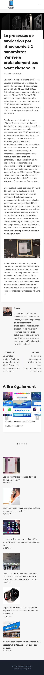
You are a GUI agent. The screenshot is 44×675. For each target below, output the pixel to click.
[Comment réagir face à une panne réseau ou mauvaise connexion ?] (22, 496)
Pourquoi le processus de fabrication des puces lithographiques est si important (32, 361)
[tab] (17, 443)
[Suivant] (37, 417)
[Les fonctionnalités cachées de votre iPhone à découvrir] (22, 465)
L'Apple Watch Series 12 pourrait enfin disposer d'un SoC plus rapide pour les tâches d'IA (20, 610)
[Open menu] (39, 4)
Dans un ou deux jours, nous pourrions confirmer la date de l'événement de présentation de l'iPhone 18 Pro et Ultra (20, 576)
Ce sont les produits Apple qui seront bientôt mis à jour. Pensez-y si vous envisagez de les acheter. (11, 361)
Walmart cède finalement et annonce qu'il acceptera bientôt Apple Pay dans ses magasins (21, 645)
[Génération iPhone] (11, 4)
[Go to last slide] (6, 417)
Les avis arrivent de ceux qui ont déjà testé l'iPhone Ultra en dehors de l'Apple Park (21, 542)
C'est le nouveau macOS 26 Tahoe (20, 421)
